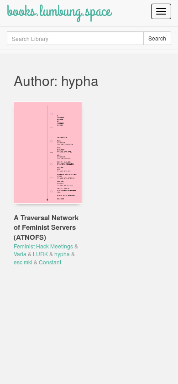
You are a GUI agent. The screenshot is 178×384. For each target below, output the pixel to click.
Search (157, 38)
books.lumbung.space (58, 11)
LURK (40, 254)
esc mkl (23, 262)
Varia (20, 254)
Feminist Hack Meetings (43, 246)
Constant (50, 262)
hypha (62, 254)
